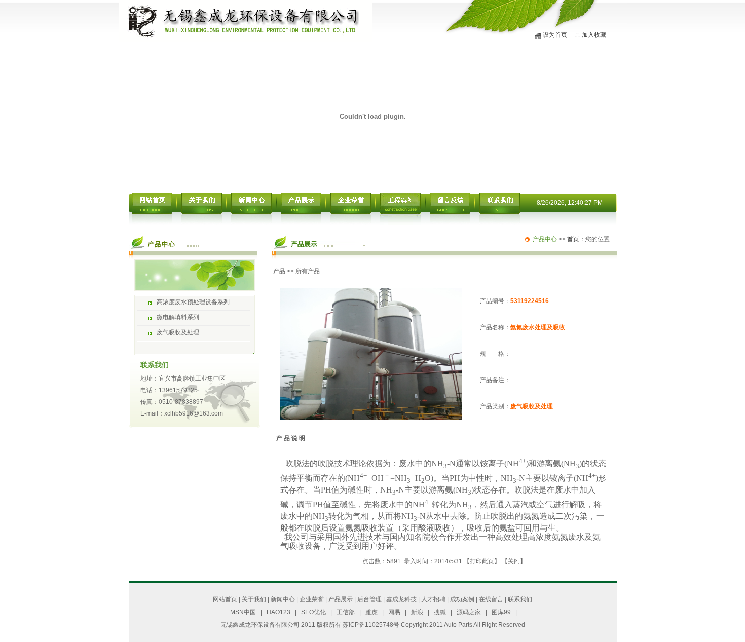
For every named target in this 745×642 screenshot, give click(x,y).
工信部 (346, 612)
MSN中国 (243, 612)
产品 (279, 271)
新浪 (417, 612)
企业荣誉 (312, 599)
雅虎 (371, 612)
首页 (573, 239)
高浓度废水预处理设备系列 (193, 302)
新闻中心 (283, 599)
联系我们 (520, 599)
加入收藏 (594, 35)
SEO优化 (313, 612)
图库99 (501, 612)
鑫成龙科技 (401, 599)
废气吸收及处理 (178, 332)
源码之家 (469, 612)
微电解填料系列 (178, 317)
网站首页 (225, 599)
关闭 (514, 561)
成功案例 (462, 599)
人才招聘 (433, 599)
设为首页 (555, 35)
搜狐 (440, 612)
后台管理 (369, 599)
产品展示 (340, 599)
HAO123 (278, 612)
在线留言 (491, 599)
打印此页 (482, 561)
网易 (394, 612)
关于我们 (254, 599)
